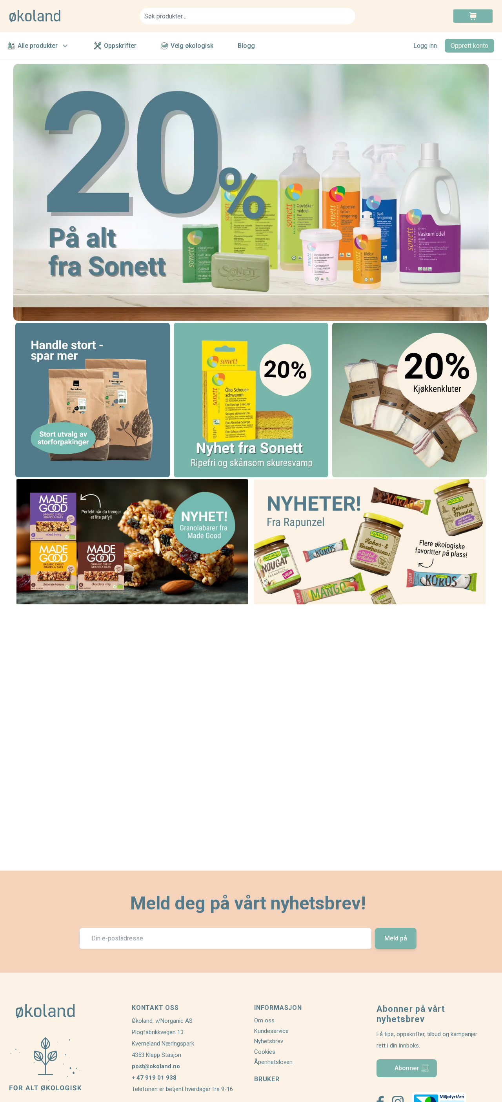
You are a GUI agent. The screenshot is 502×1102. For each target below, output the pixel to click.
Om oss (264, 1020)
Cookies (264, 1051)
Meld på (395, 938)
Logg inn (425, 45)
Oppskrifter (120, 45)
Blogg (246, 45)
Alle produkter (38, 45)
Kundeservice (271, 1031)
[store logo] (69, 16)
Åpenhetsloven (273, 1062)
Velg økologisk (192, 45)
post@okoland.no (156, 1066)
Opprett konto (469, 45)
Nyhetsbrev (268, 1041)
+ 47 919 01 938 (154, 1077)
